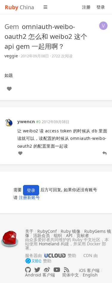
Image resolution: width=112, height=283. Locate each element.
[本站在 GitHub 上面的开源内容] (28, 270)
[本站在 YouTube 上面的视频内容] (56, 270)
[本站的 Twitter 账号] (37, 270)
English (90, 275)
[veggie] (103, 25)
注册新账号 (29, 197)
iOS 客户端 (89, 270)
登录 (100, 7)
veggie (11, 56)
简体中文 (70, 275)
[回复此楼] (104, 153)
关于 (29, 231)
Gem (11, 26)
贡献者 (82, 235)
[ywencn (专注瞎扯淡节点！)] (9, 122)
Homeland (49, 244)
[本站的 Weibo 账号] (47, 270)
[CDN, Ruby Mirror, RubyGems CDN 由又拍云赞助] (33, 261)
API (69, 235)
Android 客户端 (40, 275)
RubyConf (47, 231)
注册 (86, 7)
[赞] (9, 89)
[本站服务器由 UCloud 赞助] (55, 255)
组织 (58, 235)
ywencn (26, 121)
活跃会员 (41, 235)
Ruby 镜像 (70, 231)
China (19, 7)
